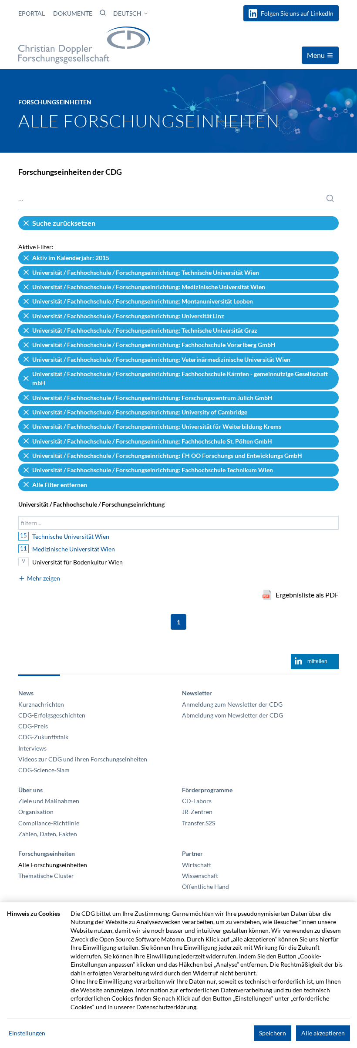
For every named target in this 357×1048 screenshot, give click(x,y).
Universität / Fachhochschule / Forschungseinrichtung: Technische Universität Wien (145, 272)
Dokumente (72, 13)
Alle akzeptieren (323, 1033)
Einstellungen (27, 1033)
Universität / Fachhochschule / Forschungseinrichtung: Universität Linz (128, 316)
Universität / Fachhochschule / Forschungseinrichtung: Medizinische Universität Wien (148, 286)
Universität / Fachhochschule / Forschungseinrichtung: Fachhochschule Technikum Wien (152, 470)
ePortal (32, 13)
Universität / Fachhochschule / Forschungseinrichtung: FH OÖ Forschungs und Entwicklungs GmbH (167, 455)
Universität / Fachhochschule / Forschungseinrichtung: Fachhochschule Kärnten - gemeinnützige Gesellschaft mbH (180, 378)
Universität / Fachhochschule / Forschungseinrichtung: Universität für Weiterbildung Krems (156, 426)
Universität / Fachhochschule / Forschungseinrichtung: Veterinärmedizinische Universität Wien (161, 359)
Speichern (272, 1033)
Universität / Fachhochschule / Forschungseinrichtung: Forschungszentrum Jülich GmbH (152, 397)
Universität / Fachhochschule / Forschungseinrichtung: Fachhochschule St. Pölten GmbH (152, 441)
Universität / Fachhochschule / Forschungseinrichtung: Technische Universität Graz (144, 330)
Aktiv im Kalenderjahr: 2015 (70, 257)
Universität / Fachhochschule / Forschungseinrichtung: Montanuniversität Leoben (142, 301)
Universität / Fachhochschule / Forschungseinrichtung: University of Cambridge (139, 412)
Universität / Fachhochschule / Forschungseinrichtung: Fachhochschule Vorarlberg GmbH (154, 344)
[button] (103, 13)
